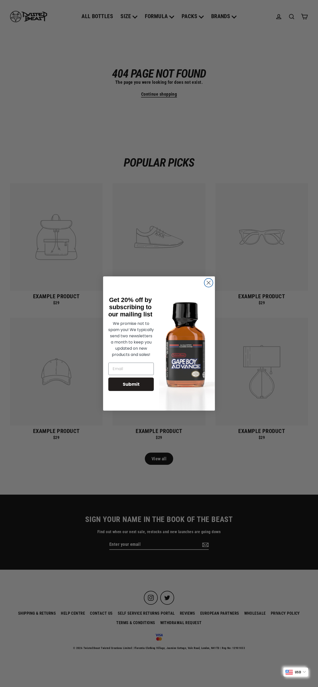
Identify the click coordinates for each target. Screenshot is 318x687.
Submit (131, 384)
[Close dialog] (208, 282)
